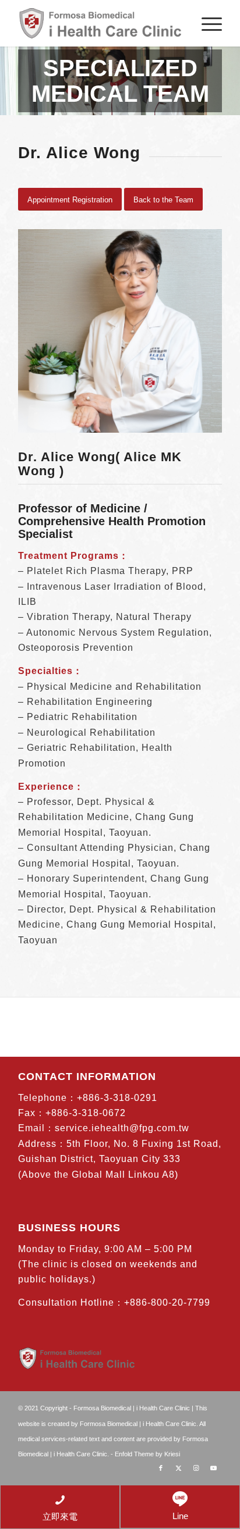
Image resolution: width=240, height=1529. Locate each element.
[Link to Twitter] (178, 1468)
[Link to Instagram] (195, 1468)
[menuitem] (206, 23)
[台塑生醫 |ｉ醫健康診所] (99, 23)
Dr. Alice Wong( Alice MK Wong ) (100, 464)
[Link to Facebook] (161, 1468)
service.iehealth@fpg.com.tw (122, 1128)
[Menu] (206, 23)
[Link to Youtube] (213, 1468)
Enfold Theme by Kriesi (147, 1453)
